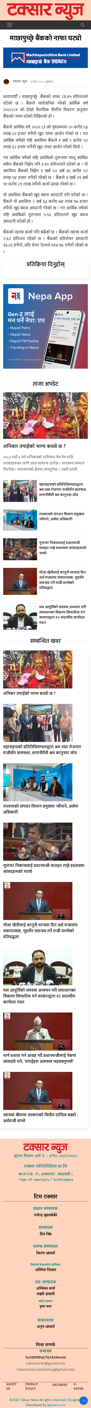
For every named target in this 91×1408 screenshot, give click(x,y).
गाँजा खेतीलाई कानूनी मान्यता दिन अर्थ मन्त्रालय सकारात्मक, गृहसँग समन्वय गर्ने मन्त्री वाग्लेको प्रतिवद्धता (62, 580)
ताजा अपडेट (45, 384)
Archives (59, 1385)
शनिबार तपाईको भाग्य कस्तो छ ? (34, 446)
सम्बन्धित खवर (45, 641)
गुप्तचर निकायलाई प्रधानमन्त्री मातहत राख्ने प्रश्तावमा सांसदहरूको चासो (62, 548)
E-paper (78, 1386)
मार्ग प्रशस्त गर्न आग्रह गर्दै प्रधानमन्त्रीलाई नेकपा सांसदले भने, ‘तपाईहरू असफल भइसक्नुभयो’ (39, 1058)
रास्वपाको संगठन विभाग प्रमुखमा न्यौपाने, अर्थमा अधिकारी (61, 516)
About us (11, 1386)
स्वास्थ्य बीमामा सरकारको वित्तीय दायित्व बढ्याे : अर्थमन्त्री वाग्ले (40, 1117)
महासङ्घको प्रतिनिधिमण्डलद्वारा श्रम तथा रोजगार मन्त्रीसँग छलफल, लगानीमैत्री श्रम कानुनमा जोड (63, 489)
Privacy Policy (31, 1386)
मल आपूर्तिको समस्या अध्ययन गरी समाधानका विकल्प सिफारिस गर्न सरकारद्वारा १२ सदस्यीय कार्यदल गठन (62, 615)
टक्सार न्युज (20, 81)
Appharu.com (56, 1405)
